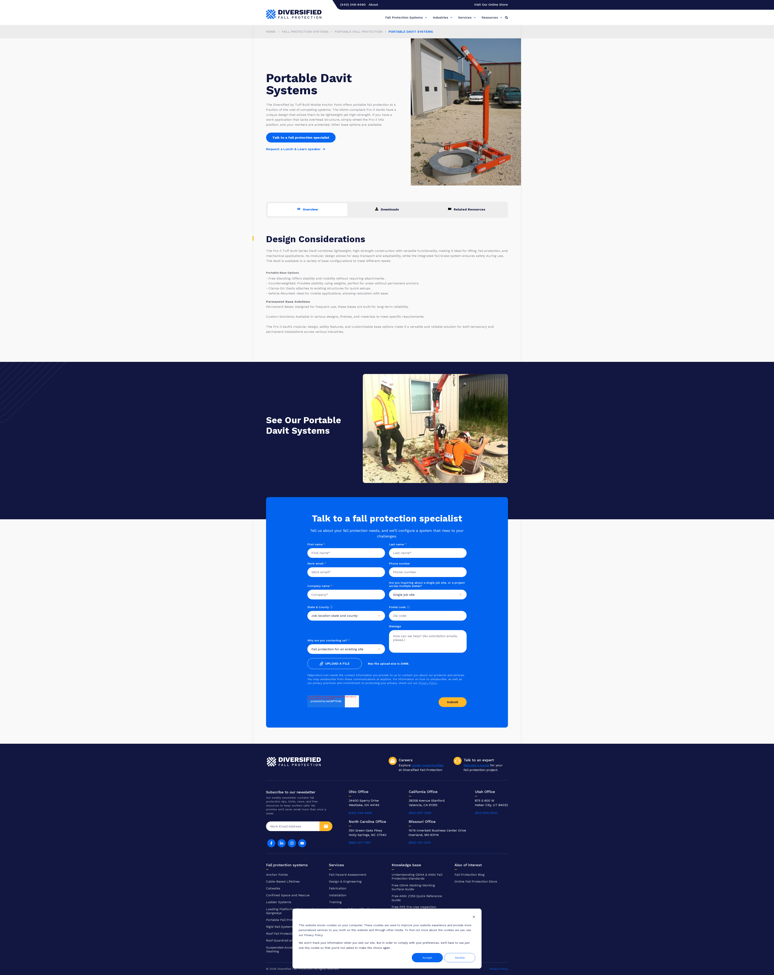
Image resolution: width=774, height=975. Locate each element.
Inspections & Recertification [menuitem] (351, 909)
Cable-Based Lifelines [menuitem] (283, 881)
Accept (427, 957)
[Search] (506, 17)
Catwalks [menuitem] (273, 888)
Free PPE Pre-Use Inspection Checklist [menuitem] (414, 909)
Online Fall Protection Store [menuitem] (476, 881)
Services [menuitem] (464, 17)
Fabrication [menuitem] (337, 888)
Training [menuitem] (335, 902)
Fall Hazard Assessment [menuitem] (347, 875)
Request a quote (476, 765)
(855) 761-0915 (420, 842)
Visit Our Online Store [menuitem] (491, 4)
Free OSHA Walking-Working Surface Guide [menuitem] (413, 887)
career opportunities (427, 765)
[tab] (307, 209)
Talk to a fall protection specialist (300, 137)
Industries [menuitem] (440, 17)
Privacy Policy (427, 683)
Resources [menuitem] (490, 17)
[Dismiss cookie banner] (473, 917)
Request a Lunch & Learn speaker (293, 149)
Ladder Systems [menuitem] (278, 902)
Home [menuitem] (271, 32)
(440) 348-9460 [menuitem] (353, 4)
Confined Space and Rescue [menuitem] (288, 895)
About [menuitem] (373, 4)
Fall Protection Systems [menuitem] (404, 17)
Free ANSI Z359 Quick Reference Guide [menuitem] (417, 898)
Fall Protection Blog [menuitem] (470, 875)
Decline (460, 957)
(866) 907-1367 (360, 842)
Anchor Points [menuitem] (277, 875)
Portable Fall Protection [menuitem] (359, 32)
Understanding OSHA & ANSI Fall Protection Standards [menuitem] (417, 876)
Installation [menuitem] (337, 895)
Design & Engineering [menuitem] (345, 881)
